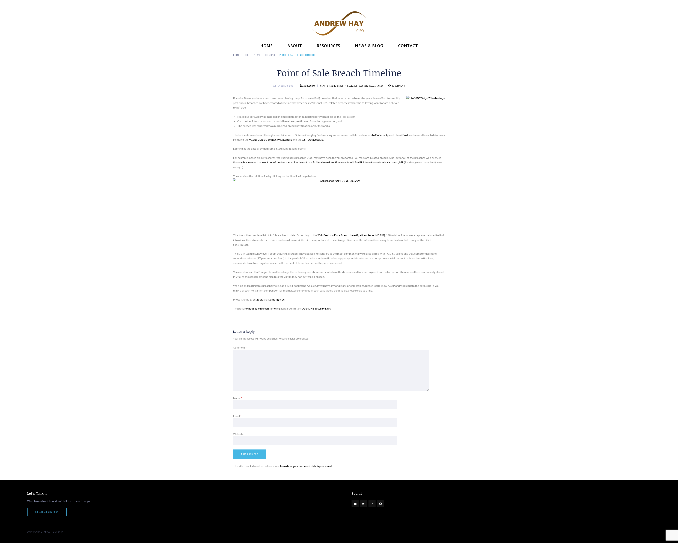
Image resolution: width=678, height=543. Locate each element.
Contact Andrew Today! (47, 512)
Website (238, 434)
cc (283, 299)
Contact (408, 45)
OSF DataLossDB (312, 139)
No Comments (398, 85)
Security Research (347, 85)
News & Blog (369, 45)
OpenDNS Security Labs (316, 308)
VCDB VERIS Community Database (270, 139)
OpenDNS (331, 85)
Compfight (274, 299)
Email (237, 416)
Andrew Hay (308, 85)
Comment (240, 347)
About (294, 45)
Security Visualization (371, 85)
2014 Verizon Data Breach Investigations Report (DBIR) (351, 235)
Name (237, 398)
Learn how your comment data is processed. (306, 466)
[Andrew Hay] (339, 23)
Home (266, 45)
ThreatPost (401, 135)
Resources (328, 45)
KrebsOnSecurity (378, 135)
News (323, 85)
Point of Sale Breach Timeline (262, 308)
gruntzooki (256, 299)
